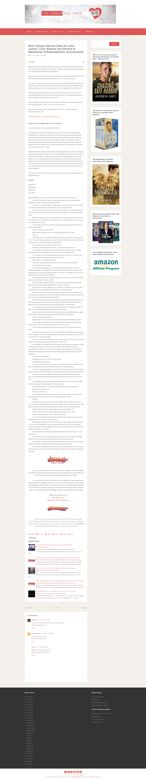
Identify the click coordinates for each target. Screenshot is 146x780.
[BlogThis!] (31, 538)
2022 (28, 707)
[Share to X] (33, 538)
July (27, 735)
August (28, 733)
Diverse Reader (96, 699)
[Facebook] (71, 772)
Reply (33, 628)
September (29, 730)
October (28, 728)
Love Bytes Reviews (97, 697)
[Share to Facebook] (35, 538)
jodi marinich (36, 633)
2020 (28, 712)
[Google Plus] (65, 772)
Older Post (84, 608)
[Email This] (30, 538)
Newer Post (28, 608)
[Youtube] (74, 772)
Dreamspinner (38, 116)
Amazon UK (56, 116)
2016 (28, 753)
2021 (28, 710)
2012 (28, 764)
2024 (28, 702)
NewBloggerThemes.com (76, 777)
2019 (28, 715)
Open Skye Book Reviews (99, 702)
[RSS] (81, 772)
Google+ (56, 534)
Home (29, 31)
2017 (28, 720)
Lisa (33, 647)
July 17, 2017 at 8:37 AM (47, 633)
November (29, 725)
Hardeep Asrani (55, 777)
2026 (28, 697)
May (27, 741)
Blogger (81, 775)
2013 (28, 761)
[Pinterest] (77, 772)
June (27, 738)
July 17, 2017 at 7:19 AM (42, 620)
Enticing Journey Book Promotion (101, 713)
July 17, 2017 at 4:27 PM (41, 647)
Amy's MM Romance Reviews (100, 705)
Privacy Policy (57, 31)
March (28, 746)
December (29, 723)
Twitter (48, 534)
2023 (28, 705)
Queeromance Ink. (97, 722)
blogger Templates (95, 777)
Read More (79, 564)
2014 (28, 759)
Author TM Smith (74, 31)
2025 (28, 699)
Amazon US (47, 116)
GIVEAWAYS (89, 31)
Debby (34, 620)
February (29, 748)
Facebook (41, 534)
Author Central (41, 31)
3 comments (42, 55)
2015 (28, 756)
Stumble (64, 534)
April (27, 743)
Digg (71, 534)
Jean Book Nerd (96, 716)
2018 (28, 718)
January (28, 751)
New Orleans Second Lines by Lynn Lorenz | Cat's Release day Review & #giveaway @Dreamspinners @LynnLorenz (55, 49)
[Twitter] (68, 772)
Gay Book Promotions (98, 719)
